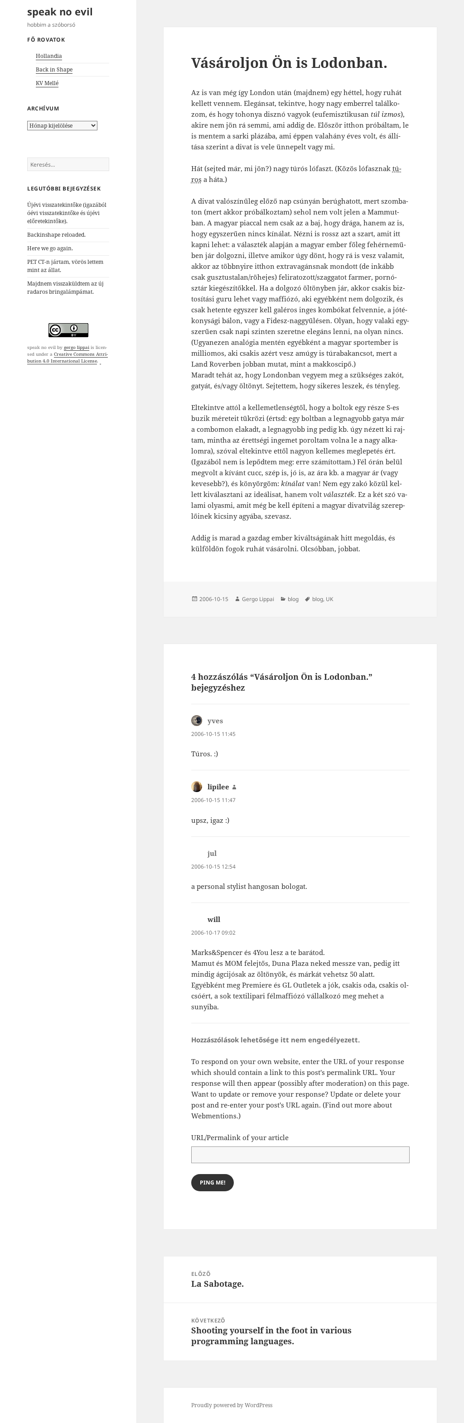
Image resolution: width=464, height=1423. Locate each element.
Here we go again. (50, 248)
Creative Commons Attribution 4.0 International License (67, 357)
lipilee (218, 786)
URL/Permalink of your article (240, 1137)
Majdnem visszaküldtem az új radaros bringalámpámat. (65, 288)
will (214, 919)
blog (293, 599)
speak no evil (60, 11)
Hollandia (49, 56)
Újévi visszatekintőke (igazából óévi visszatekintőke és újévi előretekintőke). (66, 213)
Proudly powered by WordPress (231, 1405)
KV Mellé (47, 83)
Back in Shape (54, 69)
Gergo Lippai (258, 599)
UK (329, 599)
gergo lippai (76, 347)
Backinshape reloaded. (56, 235)
